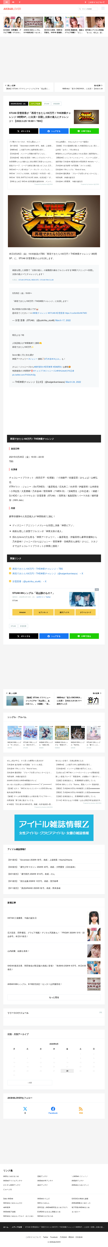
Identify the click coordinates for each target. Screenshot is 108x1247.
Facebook (53, 1113)
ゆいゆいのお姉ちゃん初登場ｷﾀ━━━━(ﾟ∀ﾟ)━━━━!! (29, 784)
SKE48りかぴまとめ (45, 1216)
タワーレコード (85, 612)
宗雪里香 (56, 103)
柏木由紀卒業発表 (14, 792)
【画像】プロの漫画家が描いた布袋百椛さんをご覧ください (78, 145)
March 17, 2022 (63, 320)
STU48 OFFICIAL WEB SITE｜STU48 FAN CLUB (36, 280)
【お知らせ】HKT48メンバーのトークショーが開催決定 (77, 772)
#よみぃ (57, 358)
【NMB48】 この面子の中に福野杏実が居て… (27, 149)
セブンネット (43, 612)
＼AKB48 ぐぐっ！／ (80, 1176)
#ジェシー (33, 358)
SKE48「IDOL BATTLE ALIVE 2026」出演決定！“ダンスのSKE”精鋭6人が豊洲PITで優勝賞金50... (31, 177)
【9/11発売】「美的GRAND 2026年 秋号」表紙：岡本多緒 (34, 888)
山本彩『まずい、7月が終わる (67, 149)
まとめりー (76, 1211)
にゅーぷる (7, 1189)
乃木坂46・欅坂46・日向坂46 (71, 1237)
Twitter (48, 597)
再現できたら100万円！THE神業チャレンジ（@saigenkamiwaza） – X (47, 573)
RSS (81, 1113)
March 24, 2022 (73, 381)
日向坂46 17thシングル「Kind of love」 (71, 169)
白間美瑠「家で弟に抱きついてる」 (21, 800)
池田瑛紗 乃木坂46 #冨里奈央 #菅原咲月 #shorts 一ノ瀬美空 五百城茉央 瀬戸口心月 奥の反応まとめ (78, 161)
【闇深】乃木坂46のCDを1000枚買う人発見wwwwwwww (78, 788)
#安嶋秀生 (57, 366)
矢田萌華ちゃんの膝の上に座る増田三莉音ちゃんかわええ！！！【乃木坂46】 (31, 161)
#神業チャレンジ (40, 312)
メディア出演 (35, 103)
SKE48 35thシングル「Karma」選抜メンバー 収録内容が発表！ (79, 784)
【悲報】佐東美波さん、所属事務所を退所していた (76, 780)
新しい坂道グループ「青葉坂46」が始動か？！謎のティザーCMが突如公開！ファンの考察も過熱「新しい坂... (79, 776)
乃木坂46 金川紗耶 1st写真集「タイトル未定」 (74, 165)
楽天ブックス (64, 612)
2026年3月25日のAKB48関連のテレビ (22, 780)
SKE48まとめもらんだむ (12, 1203)
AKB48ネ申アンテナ (45, 1180)
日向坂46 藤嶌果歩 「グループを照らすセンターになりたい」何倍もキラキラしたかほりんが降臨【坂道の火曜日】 (78, 173)
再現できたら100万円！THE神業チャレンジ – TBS (37, 568)
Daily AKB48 (8, 1198)
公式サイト (40, 597)
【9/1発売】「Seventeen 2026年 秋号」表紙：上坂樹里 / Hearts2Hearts (31, 145)
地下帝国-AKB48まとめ (81, 1207)
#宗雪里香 (60, 312)
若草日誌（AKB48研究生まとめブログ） (52, 1207)
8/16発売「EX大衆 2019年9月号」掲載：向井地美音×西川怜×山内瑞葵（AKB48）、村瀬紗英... (30, 804)
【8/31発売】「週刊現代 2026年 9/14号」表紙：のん (31, 873)
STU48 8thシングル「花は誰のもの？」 (33, 593)
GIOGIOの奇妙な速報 (80, 1198)
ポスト (25, 131)
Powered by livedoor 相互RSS (44, 184)
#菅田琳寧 (47, 366)
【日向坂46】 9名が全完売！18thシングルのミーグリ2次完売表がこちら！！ (31, 157)
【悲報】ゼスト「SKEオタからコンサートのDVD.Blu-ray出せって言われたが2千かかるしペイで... (30, 788)
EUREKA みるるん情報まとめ (48, 1211)
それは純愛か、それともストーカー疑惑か (72, 141)
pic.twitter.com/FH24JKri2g (23, 374)
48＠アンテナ (42, 1185)
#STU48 (51, 312)
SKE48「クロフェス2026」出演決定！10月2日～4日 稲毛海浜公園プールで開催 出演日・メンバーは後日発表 (31, 173)
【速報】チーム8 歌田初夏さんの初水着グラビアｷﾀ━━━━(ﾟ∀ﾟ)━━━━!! (30, 796)
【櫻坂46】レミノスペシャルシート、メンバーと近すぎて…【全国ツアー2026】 (78, 157)
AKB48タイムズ (43, 1198)
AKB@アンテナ (78, 1180)
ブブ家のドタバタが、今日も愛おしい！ (25, 141)
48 (7, 2)
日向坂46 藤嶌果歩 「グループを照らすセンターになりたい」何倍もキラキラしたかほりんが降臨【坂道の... (30, 772)
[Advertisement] (54, 59)
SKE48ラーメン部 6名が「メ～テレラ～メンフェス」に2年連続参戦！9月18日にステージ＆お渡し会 (31, 169)
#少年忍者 (69, 370)
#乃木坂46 (49, 358)
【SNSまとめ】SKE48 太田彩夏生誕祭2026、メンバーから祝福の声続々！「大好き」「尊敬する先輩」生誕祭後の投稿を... (31, 181)
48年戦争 (6, 1207)
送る (86, 131)
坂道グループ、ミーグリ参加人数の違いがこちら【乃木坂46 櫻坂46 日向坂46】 (31, 165)
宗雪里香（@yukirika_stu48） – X (29, 581)
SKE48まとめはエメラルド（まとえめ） (18, 1216)
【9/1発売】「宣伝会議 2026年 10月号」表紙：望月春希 (33, 881)
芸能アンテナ (42, 1176)
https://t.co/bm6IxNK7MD (76, 312)
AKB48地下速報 (9, 1211)
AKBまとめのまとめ (11, 1176)
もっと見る (54, 997)
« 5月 (30, 1082)
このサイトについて (96, 2)
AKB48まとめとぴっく (80, 1185)
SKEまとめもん (43, 1203)
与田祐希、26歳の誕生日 (65, 177)
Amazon (22, 612)
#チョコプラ (38, 370)
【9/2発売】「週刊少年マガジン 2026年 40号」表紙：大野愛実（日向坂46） (42, 866)
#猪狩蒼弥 (38, 366)
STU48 (46, 103)
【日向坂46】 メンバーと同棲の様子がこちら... (28, 153)
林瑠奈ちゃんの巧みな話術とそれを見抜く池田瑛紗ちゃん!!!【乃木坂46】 (78, 153)
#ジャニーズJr (50, 370)
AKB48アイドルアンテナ (12, 1180)
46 (13, 2)
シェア (55, 131)
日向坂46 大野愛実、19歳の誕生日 (69, 181)
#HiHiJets (61, 370)
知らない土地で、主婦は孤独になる (70, 760)
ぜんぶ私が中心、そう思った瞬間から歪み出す (25, 760)
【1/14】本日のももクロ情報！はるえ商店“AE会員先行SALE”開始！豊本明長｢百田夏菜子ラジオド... (79, 800)
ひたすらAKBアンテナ (12, 1185)
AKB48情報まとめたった (81, 1203)
